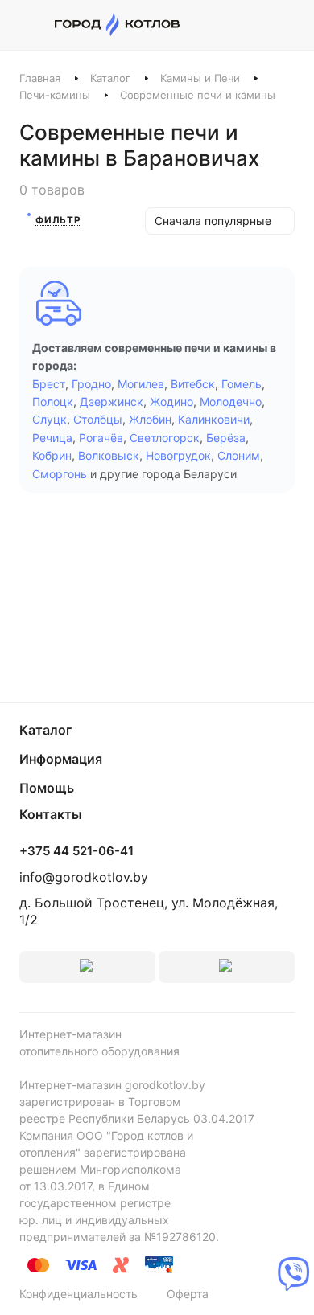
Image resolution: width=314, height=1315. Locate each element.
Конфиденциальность (78, 1294)
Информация (60, 759)
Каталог (110, 78)
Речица (52, 437)
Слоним (238, 455)
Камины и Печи (200, 78)
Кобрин (52, 455)
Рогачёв (101, 437)
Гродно (91, 384)
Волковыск (108, 455)
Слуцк (49, 419)
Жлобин (150, 419)
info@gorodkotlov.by (83, 877)
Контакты (50, 814)
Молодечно (231, 401)
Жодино (171, 401)
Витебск (193, 384)
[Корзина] (286, 25)
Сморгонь (59, 474)
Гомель (241, 384)
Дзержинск (111, 401)
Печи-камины (54, 94)
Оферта (188, 1294)
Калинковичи (214, 419)
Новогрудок (178, 455)
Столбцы (97, 419)
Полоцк (52, 401)
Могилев (141, 384)
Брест (48, 384)
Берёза (226, 437)
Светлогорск (165, 437)
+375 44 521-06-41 (76, 851)
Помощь (46, 788)
